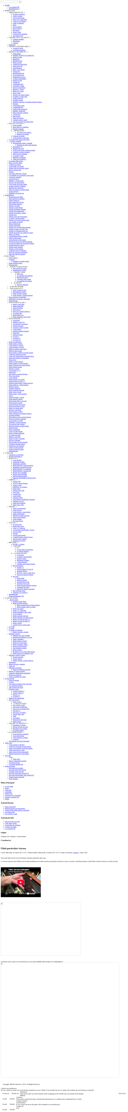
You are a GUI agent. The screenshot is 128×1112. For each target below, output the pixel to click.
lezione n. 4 (16, 695)
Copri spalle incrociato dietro (18, 184)
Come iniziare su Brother (17, 745)
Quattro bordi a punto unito (21, 625)
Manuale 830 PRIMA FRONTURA (24, 478)
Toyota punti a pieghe (19, 539)
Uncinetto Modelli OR (16, 764)
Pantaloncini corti (18, 148)
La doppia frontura (23, 551)
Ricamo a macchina (15, 410)
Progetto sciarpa (14, 689)
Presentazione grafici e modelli (22, 143)
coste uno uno (17, 510)
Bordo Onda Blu (18, 306)
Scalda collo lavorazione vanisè (19, 168)
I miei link (8, 790)
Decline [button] (12, 1099)
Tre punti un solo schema (17, 424)
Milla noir (20, 274)
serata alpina (17, 54)
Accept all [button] (5, 1093)
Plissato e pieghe (14, 369)
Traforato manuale (14, 388)
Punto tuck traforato (19, 503)
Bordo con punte (18, 609)
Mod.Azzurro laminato (20, 154)
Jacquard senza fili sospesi (17, 404)
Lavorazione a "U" (15, 370)
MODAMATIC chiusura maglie (23, 465)
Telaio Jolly (16, 759)
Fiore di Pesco (17, 28)
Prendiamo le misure (19, 725)
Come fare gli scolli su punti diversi (20, 746)
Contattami (8, 792)
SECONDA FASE (19, 705)
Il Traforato (20, 555)
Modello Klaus (17, 61)
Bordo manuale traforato (20, 616)
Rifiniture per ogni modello (21, 635)
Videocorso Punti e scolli (16, 750)
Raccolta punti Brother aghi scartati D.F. (21, 775)
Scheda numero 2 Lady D (25, 569)
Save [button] (17, 1108)
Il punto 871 (16, 338)
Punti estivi (12, 372)
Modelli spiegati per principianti (19, 754)
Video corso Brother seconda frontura (20, 748)
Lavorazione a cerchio (16, 421)
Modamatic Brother (23, 560)
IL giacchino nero (18, 75)
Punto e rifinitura (18, 639)
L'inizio (11, 682)
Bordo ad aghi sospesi (20, 646)
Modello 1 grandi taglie (16, 181)
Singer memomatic (19, 514)
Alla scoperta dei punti (16, 687)
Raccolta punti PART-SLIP (17, 770)
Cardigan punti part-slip (16, 772)
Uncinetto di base (14, 763)
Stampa (75, 852)
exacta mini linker (18, 736)
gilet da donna (17, 27)
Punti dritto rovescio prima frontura (20, 417)
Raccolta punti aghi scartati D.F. (19, 773)
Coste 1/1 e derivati (19, 528)
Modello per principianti (16, 698)
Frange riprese (17, 659)
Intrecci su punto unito (16, 408)
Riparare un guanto (23, 134)
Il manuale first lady (23, 587)
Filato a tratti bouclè (15, 238)
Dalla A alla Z (17, 702)
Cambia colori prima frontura (26, 564)
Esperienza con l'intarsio (16, 446)
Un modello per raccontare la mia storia (21, 175)
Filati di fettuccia (14, 200)
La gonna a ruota (18, 156)
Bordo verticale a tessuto (20, 632)
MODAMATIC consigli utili (22, 471)
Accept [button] (4, 1099)
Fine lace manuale (14, 440)
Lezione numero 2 (18, 691)
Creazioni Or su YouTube (13, 795)
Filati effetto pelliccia (15, 204)
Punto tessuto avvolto (15, 403)
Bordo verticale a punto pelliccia (23, 660)
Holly (14, 25)
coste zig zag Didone (19, 21)
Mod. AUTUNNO (19, 70)
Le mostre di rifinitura (15, 630)
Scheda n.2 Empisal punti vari (18, 231)
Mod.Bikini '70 (17, 147)
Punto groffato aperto (15, 263)
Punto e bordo (17, 623)
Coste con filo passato (16, 431)
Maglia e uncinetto (14, 437)
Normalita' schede (18, 86)
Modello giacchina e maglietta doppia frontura (27, 102)
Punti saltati (20, 578)
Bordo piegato (17, 650)
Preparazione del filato (16, 197)
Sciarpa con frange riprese (21, 95)
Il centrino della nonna (16, 161)
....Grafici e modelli (15, 141)
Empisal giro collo (18, 490)
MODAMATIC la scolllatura (22, 469)
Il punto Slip (17, 494)
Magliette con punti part (16, 193)
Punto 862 (16, 333)
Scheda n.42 (13, 215)
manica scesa (17, 721)
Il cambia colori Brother (24, 557)
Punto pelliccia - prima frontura (18, 385)
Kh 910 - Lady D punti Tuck (26, 573)
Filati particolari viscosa (16, 202)
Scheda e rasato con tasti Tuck (18, 229)
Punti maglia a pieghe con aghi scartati (21, 353)
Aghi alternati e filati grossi (17, 240)
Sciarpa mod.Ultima (19, 88)
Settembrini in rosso (19, 77)
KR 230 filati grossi (19, 591)
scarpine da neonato (19, 50)
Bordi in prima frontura (20, 603)
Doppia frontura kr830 (20, 476)
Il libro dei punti (10, 766)
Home (7, 788)
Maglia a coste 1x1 (19, 322)
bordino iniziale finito (19, 601)
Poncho (11, 172)
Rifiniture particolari (15, 668)
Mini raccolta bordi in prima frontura (28, 605)
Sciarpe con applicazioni (16, 182)
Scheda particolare (14, 225)
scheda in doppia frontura (21, 331)
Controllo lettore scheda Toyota (23, 537)
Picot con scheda (14, 376)
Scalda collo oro (18, 98)
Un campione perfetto (15, 686)
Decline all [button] (15, 1093)
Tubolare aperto (18, 498)
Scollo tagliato (17, 125)
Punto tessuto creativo (16, 412)
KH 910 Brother (18, 566)
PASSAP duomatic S (15, 456)
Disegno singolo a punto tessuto (19, 426)
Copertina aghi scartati (24, 279)
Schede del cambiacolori (16, 211)
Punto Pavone (13, 301)
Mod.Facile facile (22, 277)
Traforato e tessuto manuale (17, 422)
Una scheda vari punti (16, 222)
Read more (122, 1093)
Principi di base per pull (20, 727)
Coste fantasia (17, 519)
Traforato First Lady (23, 583)
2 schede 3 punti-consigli (16, 218)
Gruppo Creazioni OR (12, 797)
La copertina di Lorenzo (24, 281)
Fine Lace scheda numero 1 (21, 311)
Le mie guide (9, 786)
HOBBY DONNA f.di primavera (23, 55)
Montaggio (12, 662)
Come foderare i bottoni (20, 737)
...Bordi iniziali (13, 600)
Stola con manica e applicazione (19, 190)
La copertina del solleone (25, 276)
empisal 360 (16, 481)
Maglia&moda (13, 451)
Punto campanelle (14, 430)
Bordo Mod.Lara (18, 315)
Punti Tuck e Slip (18, 505)
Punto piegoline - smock (16, 397)
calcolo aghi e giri (18, 714)
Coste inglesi (17, 496)
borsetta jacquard (18, 129)
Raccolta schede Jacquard (17, 254)
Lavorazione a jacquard (20, 324)
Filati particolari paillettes (17, 199)
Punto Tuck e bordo (15, 392)
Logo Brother (17, 460)
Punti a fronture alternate (16, 433)
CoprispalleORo (18, 107)
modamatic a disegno (19, 464)
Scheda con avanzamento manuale (19, 227)
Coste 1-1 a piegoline (19, 610)
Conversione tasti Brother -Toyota (23, 530)
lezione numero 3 (18, 693)
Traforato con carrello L (20, 592)
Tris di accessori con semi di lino (23, 122)
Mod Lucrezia (17, 62)
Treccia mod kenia (18, 18)
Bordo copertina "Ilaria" (20, 644)
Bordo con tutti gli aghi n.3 (21, 621)
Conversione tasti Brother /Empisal (24, 499)
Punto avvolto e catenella (17, 438)
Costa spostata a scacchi (16, 347)
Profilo (7, 799)
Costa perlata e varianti (16, 345)
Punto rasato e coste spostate (18, 394)
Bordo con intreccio (15, 675)
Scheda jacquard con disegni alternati (20, 242)
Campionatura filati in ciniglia (18, 236)
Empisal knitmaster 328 (16, 596)
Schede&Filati (9, 195)
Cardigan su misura (15, 165)
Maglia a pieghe (22, 580)
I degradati (16, 320)
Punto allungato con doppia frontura (20, 413)
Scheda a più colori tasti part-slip (19, 220)
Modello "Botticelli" (19, 111)
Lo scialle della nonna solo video (19, 139)
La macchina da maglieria (25, 549)
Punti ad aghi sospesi (15, 351)
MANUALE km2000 (20, 472)
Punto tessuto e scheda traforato (23, 295)
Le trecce (16, 336)
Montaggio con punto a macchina (19, 299)
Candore (15, 43)
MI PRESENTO (14, 9)
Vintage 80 (16, 71)
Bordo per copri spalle (20, 643)
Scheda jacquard (18, 326)
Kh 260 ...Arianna (18, 544)
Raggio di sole (17, 80)
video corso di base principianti (18, 752)
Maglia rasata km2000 (20, 474)
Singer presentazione (19, 508)
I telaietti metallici (18, 39)
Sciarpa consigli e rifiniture (17, 186)
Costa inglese (17, 329)
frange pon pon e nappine (17, 664)
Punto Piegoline (18, 308)
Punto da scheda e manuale (17, 419)
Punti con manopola (15, 342)
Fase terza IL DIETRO (20, 707)
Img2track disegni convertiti (25, 589)
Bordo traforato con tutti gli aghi (23, 618)
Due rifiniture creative (20, 648)
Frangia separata (18, 657)
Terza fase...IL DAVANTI (21, 709)
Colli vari (12, 666)
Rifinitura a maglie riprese (21, 261)
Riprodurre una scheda (20, 729)
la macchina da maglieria (20, 734)
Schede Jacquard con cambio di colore (21, 233)
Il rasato (15, 533)
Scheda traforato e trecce (16, 245)
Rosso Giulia (17, 32)
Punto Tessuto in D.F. (19, 290)
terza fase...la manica (19, 712)
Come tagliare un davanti (21, 138)
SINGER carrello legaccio (21, 515)
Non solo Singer (18, 521)
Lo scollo (12, 626)
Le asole (11, 628)
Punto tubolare (13, 779)
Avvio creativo (17, 614)
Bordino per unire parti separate (27, 145)
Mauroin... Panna (18, 89)
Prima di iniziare (14, 680)
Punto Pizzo (16, 489)
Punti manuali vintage (15, 399)
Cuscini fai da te (14, 179)
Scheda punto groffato (16, 247)
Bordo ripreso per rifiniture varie (23, 653)
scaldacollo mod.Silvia (20, 64)
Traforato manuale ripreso (17, 444)
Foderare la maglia (18, 136)
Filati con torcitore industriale (18, 252)
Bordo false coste (18, 526)
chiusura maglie (18, 335)
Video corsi (8, 743)
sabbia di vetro (17, 57)
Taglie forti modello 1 (19, 159)
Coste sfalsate (13, 378)
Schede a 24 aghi (14, 206)
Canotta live (16, 114)
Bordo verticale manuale (16, 390)
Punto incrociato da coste (17, 406)
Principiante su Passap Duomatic (19, 741)
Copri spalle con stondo (16, 166)
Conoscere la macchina (16, 455)
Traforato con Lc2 (18, 501)
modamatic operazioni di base (22, 467)
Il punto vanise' (21, 558)
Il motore (15, 739)
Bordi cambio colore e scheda (26, 607)
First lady (16, 576)
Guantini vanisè (18, 100)
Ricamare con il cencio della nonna (24, 652)
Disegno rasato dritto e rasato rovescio (21, 383)
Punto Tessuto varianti (20, 293)
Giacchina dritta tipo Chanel (17, 173)
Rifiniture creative (14, 634)
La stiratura (16, 718)
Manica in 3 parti (18, 91)
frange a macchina (18, 304)
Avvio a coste (17, 485)
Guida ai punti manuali (16, 447)
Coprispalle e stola (18, 105)
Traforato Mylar (22, 571)
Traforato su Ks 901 (19, 541)
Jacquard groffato (14, 415)
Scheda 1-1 (20, 567)
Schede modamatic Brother (17, 209)
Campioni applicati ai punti (17, 354)
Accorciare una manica (24, 132)
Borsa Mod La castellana (20, 127)
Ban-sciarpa (16, 116)
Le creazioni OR (14, 7)
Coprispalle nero (18, 84)
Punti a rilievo (13, 258)
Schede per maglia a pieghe (17, 213)
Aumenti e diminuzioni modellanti (19, 673)
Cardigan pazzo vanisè (20, 120)
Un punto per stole (14, 435)
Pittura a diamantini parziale (17, 761)
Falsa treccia (17, 310)
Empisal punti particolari (16, 777)
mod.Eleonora (17, 68)
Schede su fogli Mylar (16, 207)
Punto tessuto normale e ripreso (26, 585)
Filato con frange (14, 234)
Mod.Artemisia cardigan (20, 113)
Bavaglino (16, 30)
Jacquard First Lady (23, 582)
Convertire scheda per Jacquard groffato (21, 243)
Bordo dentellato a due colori (22, 612)
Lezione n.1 (16, 696)
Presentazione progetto (16, 768)
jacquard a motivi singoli (20, 327)
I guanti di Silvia (18, 48)
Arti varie (8, 755)
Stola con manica (18, 118)
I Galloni (11, 259)
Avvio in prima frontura (20, 483)
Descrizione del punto (20, 268)
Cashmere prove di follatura (17, 250)
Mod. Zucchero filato (15, 163)
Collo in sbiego (17, 16)
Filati (14, 716)
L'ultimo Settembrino (19, 79)
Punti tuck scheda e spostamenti (19, 358)
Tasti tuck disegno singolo (25, 575)
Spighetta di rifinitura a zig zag (22, 637)
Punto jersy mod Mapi (20, 19)
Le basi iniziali (9, 678)
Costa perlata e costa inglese (21, 512)
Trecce (11, 395)
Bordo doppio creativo (20, 641)
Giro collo (16, 492)
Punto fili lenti (13, 428)
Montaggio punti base (19, 720)
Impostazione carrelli (19, 270)
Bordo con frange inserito (17, 671)
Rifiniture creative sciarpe (17, 655)
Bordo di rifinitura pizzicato (21, 669)
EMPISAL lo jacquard (20, 487)
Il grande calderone (19, 14)
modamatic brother (19, 462)
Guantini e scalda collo (20, 96)
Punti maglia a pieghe (15, 344)
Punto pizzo (12, 360)
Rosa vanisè (16, 93)
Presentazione (13, 265)
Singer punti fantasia (19, 517)
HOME (7, 5)
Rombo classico (14, 387)
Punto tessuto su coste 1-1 (17, 381)
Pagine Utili (8, 793)
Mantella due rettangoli (16, 188)
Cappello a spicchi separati (21, 152)
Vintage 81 (16, 82)
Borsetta (15, 104)
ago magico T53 (18, 36)
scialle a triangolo (18, 23)
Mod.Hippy (16, 41)
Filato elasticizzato (14, 224)
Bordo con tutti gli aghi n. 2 (21, 619)
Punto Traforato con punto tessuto (19, 365)
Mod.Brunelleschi (18, 73)
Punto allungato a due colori (21, 317)
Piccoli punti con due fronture (18, 442)
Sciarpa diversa (13, 191)
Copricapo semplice (15, 177)
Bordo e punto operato (16, 361)
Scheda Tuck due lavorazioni (18, 216)
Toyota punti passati (19, 535)
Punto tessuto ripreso (15, 367)
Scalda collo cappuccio (20, 109)
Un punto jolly (17, 313)
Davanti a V (16, 711)
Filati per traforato (22, 284)
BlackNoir (12, 45)
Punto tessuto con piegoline (17, 297)
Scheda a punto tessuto (16, 249)
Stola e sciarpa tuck (15, 170)
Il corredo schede (18, 730)
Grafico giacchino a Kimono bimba (24, 150)
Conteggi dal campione (20, 34)
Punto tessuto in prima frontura (18, 363)
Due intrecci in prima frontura (18, 374)
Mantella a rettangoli (19, 157)
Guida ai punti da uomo (16, 449)
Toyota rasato (17, 532)
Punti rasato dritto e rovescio (18, 401)
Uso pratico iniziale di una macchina (20, 684)
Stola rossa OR (17, 66)
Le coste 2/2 (16, 340)
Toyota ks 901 (17, 524)
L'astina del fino (22, 562)
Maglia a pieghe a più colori (17, 349)
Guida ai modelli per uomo (17, 677)
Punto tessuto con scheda (17, 379)
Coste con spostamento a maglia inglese (21, 356)
